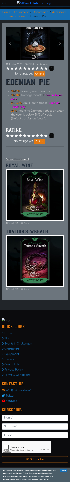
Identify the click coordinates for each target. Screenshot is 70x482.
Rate (41, 74)
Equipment (11, 354)
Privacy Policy (22, 473)
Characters (12, 348)
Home (8, 333)
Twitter (10, 395)
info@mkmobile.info (19, 390)
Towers (9, 359)
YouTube (11, 400)
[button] (10, 43)
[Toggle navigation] (4, 3)
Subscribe (36, 459)
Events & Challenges (18, 343)
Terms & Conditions (37, 473)
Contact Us (11, 364)
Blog (7, 338)
